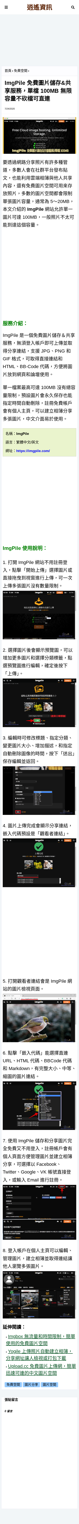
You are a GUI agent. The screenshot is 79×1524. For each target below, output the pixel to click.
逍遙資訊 (39, 7)
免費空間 (20, 70)
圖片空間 (49, 1384)
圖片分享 (31, 1384)
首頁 (8, 70)
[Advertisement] (39, 42)
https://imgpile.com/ (33, 451)
